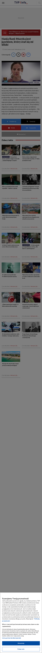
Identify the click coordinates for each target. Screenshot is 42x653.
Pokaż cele (21, 649)
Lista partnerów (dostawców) (11, 638)
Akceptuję (21, 643)
